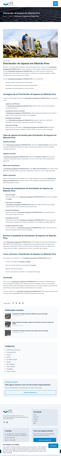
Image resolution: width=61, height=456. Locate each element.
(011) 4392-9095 (11, 437)
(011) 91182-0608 (11, 440)
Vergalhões (10, 369)
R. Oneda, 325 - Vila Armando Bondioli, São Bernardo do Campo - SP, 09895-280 (17, 434)
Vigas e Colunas (11, 371)
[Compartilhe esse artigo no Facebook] (13, 303)
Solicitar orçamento (29, 392)
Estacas (9, 355)
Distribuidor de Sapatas (15, 71)
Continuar (53, 446)
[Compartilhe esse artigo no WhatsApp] (23, 303)
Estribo (9, 357)
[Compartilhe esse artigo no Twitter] (16, 303)
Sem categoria (11, 364)
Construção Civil (11, 352)
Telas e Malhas (11, 366)
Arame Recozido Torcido (13, 350)
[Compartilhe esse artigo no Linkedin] (20, 303)
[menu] (55, 3)
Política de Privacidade (7, 452)
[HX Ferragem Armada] (8, 3)
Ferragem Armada (12, 359)
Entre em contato (44, 440)
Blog (10, 16)
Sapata (8, 362)
